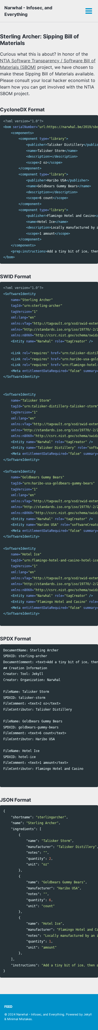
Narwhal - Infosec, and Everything (28, 11)
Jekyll (88, 1014)
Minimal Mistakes (19, 1019)
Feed (8, 1007)
